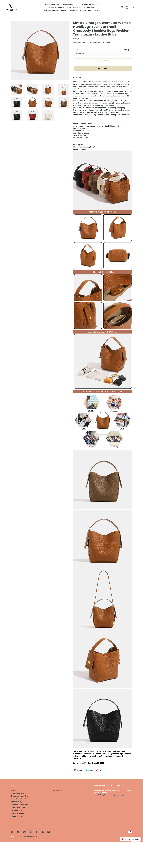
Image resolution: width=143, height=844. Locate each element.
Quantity (125, 49)
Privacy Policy (16, 802)
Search (13, 790)
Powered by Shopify (30, 837)
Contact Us (57, 790)
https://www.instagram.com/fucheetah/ (115, 795)
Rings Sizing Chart (18, 793)
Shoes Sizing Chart (18, 799)
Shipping (87, 42)
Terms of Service (17, 813)
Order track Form (18, 807)
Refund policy (16, 816)
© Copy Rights (16, 810)
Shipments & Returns (19, 805)
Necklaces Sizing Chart (20, 796)
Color (76, 49)
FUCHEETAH (19, 837)
